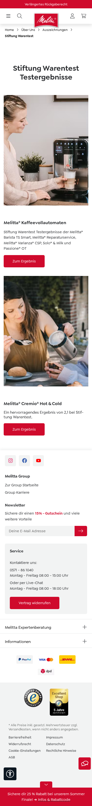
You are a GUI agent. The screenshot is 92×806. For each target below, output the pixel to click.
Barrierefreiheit (20, 737)
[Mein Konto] (72, 16)
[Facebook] (24, 461)
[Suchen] (19, 16)
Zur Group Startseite (22, 485)
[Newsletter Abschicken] (80, 531)
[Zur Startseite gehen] (46, 20)
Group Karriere (17, 492)
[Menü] (8, 16)
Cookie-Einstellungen (25, 751)
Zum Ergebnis (24, 261)
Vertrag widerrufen (35, 603)
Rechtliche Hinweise (61, 751)
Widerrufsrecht (20, 744)
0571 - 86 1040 (21, 570)
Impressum (54, 737)
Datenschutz (55, 744)
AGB (12, 757)
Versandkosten (20, 729)
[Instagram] (10, 461)
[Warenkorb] (83, 16)
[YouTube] (38, 461)
